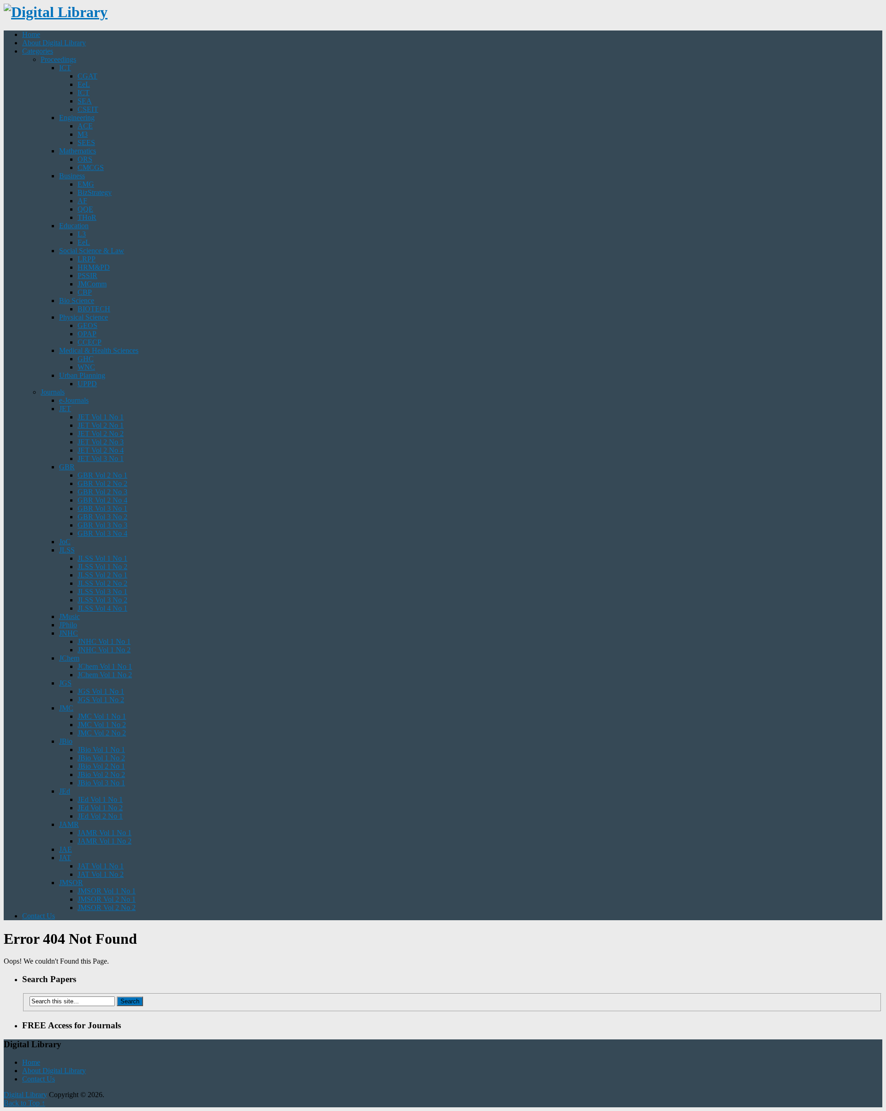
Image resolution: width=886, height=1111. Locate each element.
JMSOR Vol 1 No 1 (107, 891)
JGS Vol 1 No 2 (101, 700)
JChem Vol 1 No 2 (105, 675)
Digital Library (25, 1095)
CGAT (87, 76)
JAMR (69, 824)
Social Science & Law (91, 251)
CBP (85, 292)
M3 (83, 134)
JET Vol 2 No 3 (101, 442)
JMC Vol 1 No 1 (102, 716)
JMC (66, 708)
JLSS (67, 550)
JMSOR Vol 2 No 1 (107, 899)
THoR (87, 217)
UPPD (87, 384)
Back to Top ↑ (24, 1103)
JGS (65, 683)
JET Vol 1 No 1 (101, 417)
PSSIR (87, 275)
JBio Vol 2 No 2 (101, 774)
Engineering (77, 117)
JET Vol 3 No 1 (101, 458)
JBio (65, 741)
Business (72, 176)
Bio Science (76, 300)
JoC (65, 542)
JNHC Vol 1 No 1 (104, 641)
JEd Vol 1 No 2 (100, 808)
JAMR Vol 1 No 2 (105, 841)
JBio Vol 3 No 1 (101, 783)
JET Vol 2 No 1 (101, 425)
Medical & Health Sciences (98, 350)
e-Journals (74, 400)
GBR (67, 467)
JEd (64, 791)
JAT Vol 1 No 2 (101, 874)
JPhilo (68, 625)
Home (31, 34)
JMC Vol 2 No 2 (102, 733)
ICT (65, 68)
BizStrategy (95, 192)
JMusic (69, 616)
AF (82, 201)
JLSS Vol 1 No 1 (102, 558)
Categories (37, 51)
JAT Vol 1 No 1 (101, 866)
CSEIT (88, 109)
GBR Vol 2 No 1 (102, 475)
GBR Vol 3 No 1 (102, 508)
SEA (85, 101)
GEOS (87, 325)
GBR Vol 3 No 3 (102, 525)
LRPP (87, 259)
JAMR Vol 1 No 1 (105, 833)
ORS (85, 159)
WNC (86, 367)
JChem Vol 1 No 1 (105, 666)
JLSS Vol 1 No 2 (102, 567)
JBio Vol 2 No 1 (101, 766)
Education (74, 226)
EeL (84, 84)
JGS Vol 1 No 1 (101, 691)
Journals (53, 392)
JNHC (68, 633)
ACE (85, 126)
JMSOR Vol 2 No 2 (107, 907)
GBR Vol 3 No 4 (102, 533)
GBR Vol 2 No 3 (102, 492)
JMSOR (71, 882)
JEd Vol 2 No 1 (100, 816)
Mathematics (77, 151)
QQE (85, 209)
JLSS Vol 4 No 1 (102, 608)
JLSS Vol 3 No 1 (102, 591)
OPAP (87, 334)
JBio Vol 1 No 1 (101, 749)
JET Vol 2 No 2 (101, 433)
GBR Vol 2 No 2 (102, 483)
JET (65, 409)
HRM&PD (94, 267)
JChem (69, 658)
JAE (65, 849)
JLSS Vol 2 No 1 (102, 575)
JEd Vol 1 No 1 (100, 799)
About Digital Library (54, 43)
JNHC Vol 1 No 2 (104, 650)
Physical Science (83, 317)
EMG (86, 184)
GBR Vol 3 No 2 (102, 517)
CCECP (90, 342)
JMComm (92, 284)
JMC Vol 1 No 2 (102, 725)
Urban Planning (82, 375)
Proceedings (58, 59)
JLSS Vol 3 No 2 (102, 600)
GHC (86, 359)
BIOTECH (94, 309)
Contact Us (38, 916)
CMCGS (91, 167)
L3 (82, 234)
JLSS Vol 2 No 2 (102, 583)
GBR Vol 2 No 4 (102, 500)
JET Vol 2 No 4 (101, 450)
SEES (86, 142)
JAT (65, 858)
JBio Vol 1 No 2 (101, 758)
